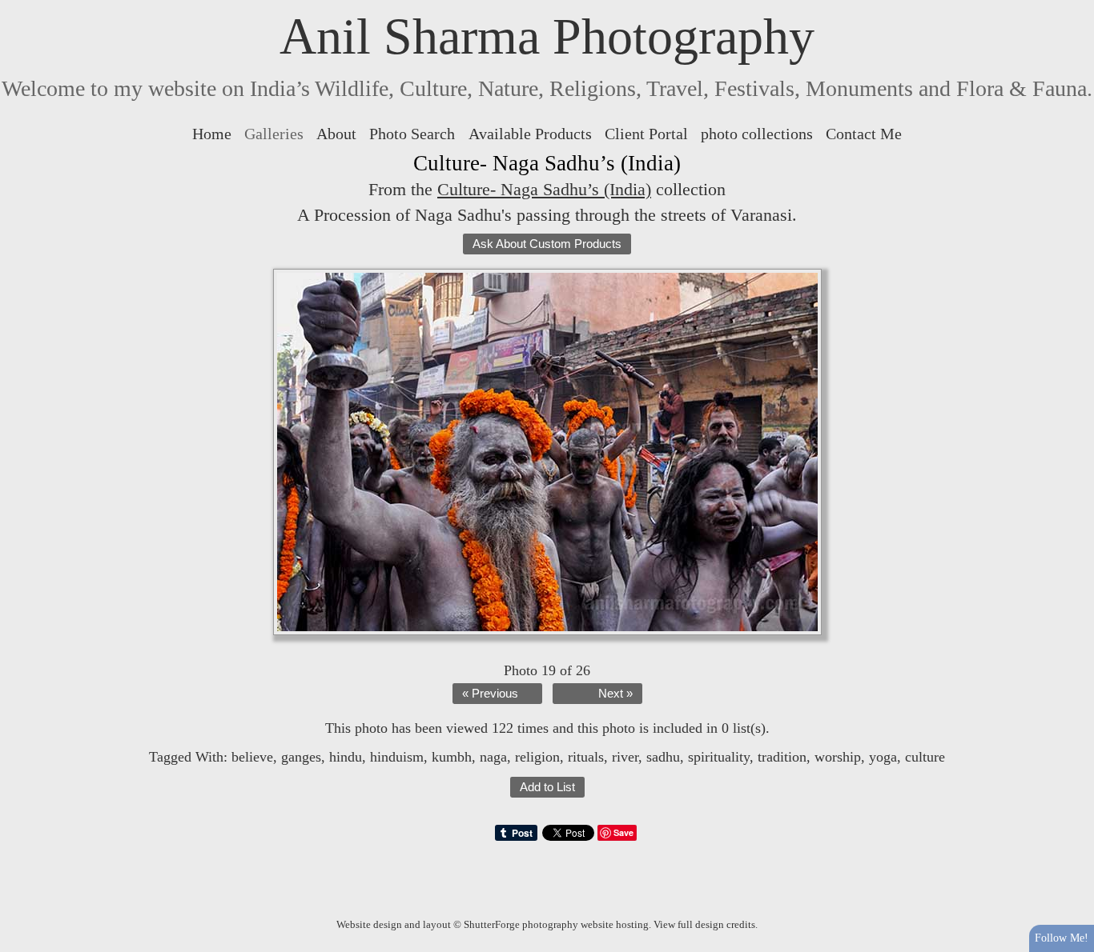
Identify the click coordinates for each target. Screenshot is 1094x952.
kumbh (452, 757)
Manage (1073, 8)
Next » (615, 693)
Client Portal (646, 133)
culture (925, 757)
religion (537, 757)
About (336, 133)
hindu (345, 757)
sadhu (663, 757)
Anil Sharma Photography (547, 36)
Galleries (274, 133)
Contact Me (864, 133)
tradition (782, 757)
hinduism (397, 757)
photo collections (757, 133)
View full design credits (704, 924)
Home (211, 133)
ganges (301, 757)
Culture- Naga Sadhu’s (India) (544, 189)
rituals (586, 757)
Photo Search (412, 133)
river (625, 757)
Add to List (547, 787)
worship (837, 757)
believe (252, 757)
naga (493, 757)
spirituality (719, 757)
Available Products (530, 133)
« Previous (490, 693)
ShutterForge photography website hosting (556, 924)
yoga (883, 757)
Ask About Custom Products (547, 244)
